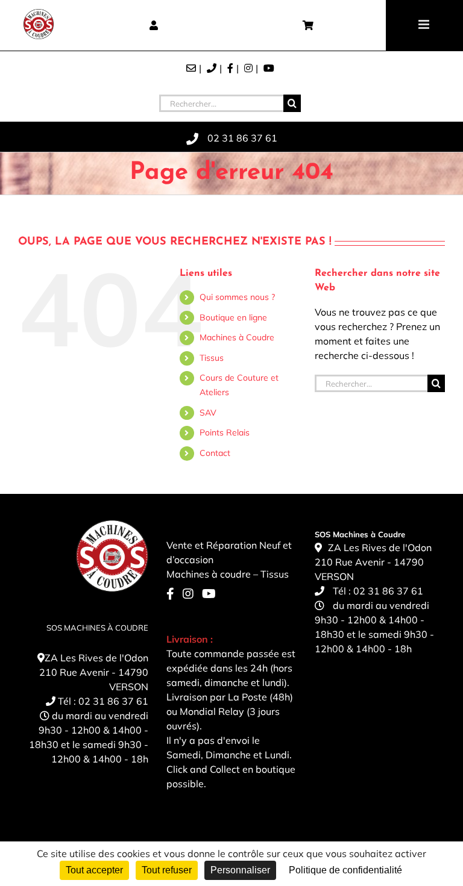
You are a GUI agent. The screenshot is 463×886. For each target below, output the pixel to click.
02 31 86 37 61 (113, 701)
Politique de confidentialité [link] (345, 870)
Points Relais (225, 432)
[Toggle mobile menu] (424, 24)
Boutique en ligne (233, 317)
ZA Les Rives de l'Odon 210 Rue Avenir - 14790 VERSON (93, 672)
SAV (208, 412)
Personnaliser (240, 870)
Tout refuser (167, 870)
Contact (215, 453)
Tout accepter (94, 870)
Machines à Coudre (237, 337)
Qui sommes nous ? (237, 297)
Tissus (212, 357)
